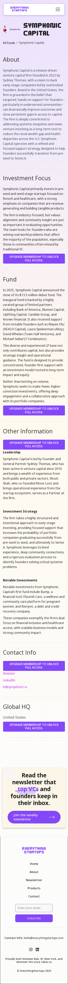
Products (34, 888)
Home (34, 864)
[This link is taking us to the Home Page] (19, 9)
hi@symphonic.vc (15, 687)
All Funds (9, 43)
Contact (34, 896)
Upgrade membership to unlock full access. (34, 258)
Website (9, 673)
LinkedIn (9, 680)
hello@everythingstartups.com (43, 938)
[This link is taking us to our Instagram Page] (31, 949)
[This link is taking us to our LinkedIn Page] (37, 949)
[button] (57, 9)
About (34, 872)
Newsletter (34, 880)
